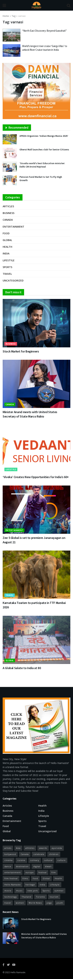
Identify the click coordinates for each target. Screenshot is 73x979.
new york (32, 890)
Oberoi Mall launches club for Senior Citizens (44, 149)
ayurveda (57, 848)
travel (7, 902)
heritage (30, 884)
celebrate (38, 854)
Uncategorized (13, 280)
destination (22, 866)
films (25, 878)
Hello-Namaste (12, 884)
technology (10, 896)
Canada (8, 219)
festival (42, 872)
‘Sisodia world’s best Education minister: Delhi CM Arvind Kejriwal (42, 165)
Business (8, 213)
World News (35, 902)
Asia (18, 848)
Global (7, 240)
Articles (8, 206)
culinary (34, 860)
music (19, 890)
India (6, 253)
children (53, 854)
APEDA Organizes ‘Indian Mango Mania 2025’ (43, 135)
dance (7, 866)
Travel (7, 273)
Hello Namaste (17, 972)
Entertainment (13, 226)
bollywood (10, 854)
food (35, 878)
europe (30, 872)
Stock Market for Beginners (21, 351)
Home (6, 15)
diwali (48, 866)
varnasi (22, 15)
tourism (54, 896)
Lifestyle (9, 260)
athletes (29, 848)
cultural (48, 860)
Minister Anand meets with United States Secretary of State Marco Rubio (44, 935)
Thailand (26, 896)
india (42, 884)
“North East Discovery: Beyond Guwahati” (44, 30)
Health (7, 246)
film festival (11, 878)
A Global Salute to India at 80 (22, 668)
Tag (13, 15)
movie (7, 890)
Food (6, 233)
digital (36, 866)
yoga (49, 902)
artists (7, 848)
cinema (8, 860)
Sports (7, 267)
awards (43, 848)
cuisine (21, 860)
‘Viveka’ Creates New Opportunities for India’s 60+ (36, 477)
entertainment (12, 872)
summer (59, 890)
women (20, 902)
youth (60, 902)
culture (61, 860)
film (53, 872)
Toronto (40, 896)
